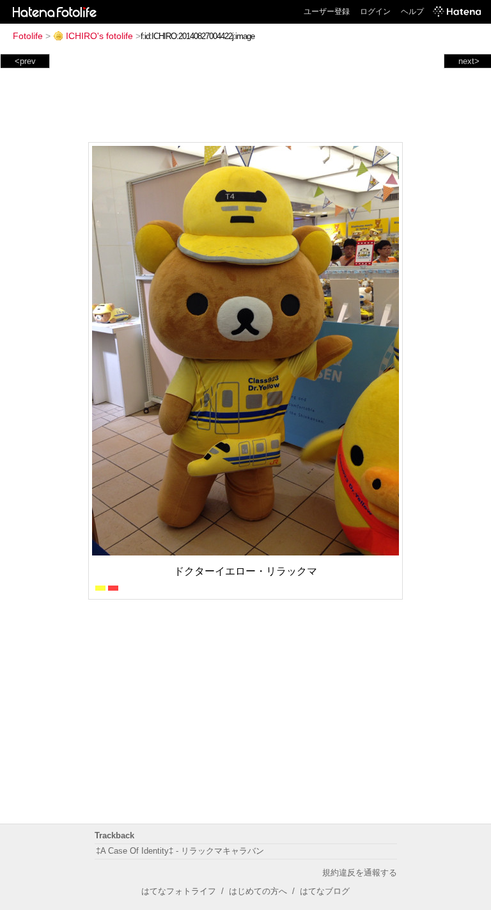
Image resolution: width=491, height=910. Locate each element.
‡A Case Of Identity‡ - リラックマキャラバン (180, 851)
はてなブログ (325, 891)
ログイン (375, 11)
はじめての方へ (258, 891)
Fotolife (28, 36)
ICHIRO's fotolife (99, 36)
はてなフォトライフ (178, 891)
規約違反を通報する (359, 872)
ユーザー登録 (327, 11)
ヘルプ (412, 11)
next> (468, 61)
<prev (25, 61)
